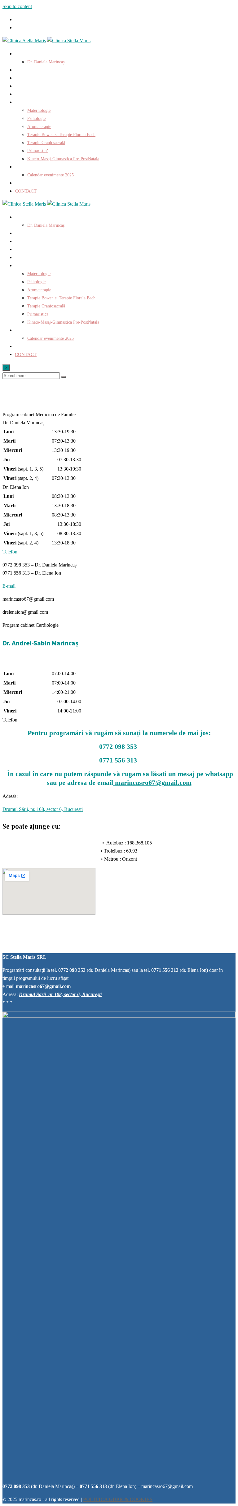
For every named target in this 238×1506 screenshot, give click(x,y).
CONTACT (26, 191)
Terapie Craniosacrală (46, 142)
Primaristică (37, 150)
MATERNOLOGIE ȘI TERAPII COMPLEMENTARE (66, 102)
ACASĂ (23, 53)
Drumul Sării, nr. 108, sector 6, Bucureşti (42, 809)
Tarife (23, 94)
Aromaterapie (39, 126)
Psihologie (36, 118)
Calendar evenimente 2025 (50, 175)
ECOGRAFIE (28, 86)
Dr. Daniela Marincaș (45, 62)
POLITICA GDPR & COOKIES (117, 1499)
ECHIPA (23, 182)
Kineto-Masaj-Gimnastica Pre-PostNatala (63, 159)
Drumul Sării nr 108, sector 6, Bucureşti (60, 994)
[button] (39, 414)
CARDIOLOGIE (31, 77)
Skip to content (17, 6)
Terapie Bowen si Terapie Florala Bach (61, 134)
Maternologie (39, 110)
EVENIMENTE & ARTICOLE (44, 166)
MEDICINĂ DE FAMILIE (40, 69)
